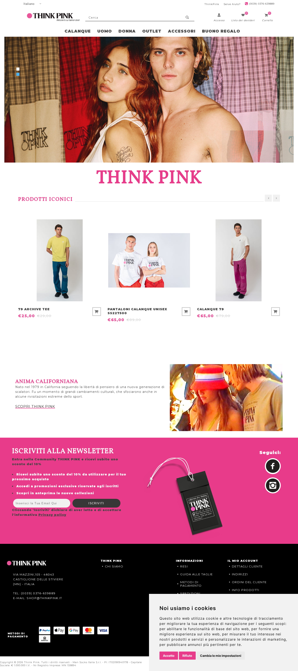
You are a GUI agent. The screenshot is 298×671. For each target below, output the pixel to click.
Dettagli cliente (247, 566)
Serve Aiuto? (232, 4)
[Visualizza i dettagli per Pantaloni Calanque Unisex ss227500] (149, 259)
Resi (184, 566)
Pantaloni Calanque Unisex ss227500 (137, 311)
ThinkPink (211, 4)
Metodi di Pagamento (191, 583)
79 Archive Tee (34, 309)
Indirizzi (240, 574)
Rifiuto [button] (187, 655)
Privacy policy (52, 514)
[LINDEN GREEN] (59, 259)
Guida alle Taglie (196, 574)
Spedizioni (190, 593)
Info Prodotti (245, 589)
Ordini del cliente (249, 581)
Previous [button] (268, 197)
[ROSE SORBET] (238, 259)
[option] (59, 270)
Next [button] (276, 197)
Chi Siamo (114, 566)
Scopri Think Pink (35, 406)
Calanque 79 (210, 309)
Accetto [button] (169, 655)
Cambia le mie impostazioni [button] (220, 655)
